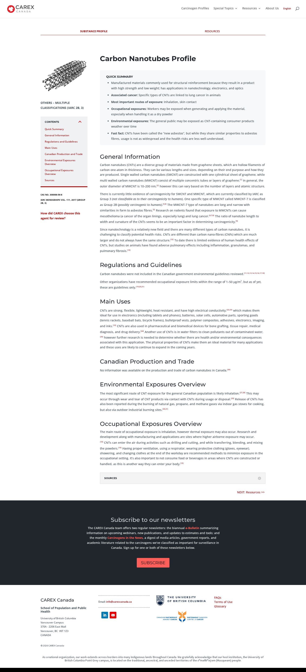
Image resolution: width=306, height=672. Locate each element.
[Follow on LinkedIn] (104, 615)
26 (229, 369)
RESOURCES (212, 31)
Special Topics (224, 8)
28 (244, 392)
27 (241, 392)
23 (231, 309)
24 (142, 331)
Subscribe (153, 562)
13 (251, 273)
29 (232, 398)
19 (138, 286)
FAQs (217, 598)
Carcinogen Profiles (195, 8)
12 (248, 273)
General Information (57, 135)
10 (172, 239)
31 (166, 409)
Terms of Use (223, 602)
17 (261, 273)
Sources (49, 180)
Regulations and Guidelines (61, 141)
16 (258, 273)
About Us (272, 8)
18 (263, 273)
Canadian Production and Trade (64, 154)
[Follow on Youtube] (113, 615)
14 (253, 273)
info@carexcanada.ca (119, 601)
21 (143, 286)
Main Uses (51, 148)
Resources (249, 8)
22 (228, 309)
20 (140, 286)
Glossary (220, 606)
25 (102, 336)
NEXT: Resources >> (251, 492)
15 (256, 273)
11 (246, 273)
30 (164, 409)
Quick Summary (54, 129)
